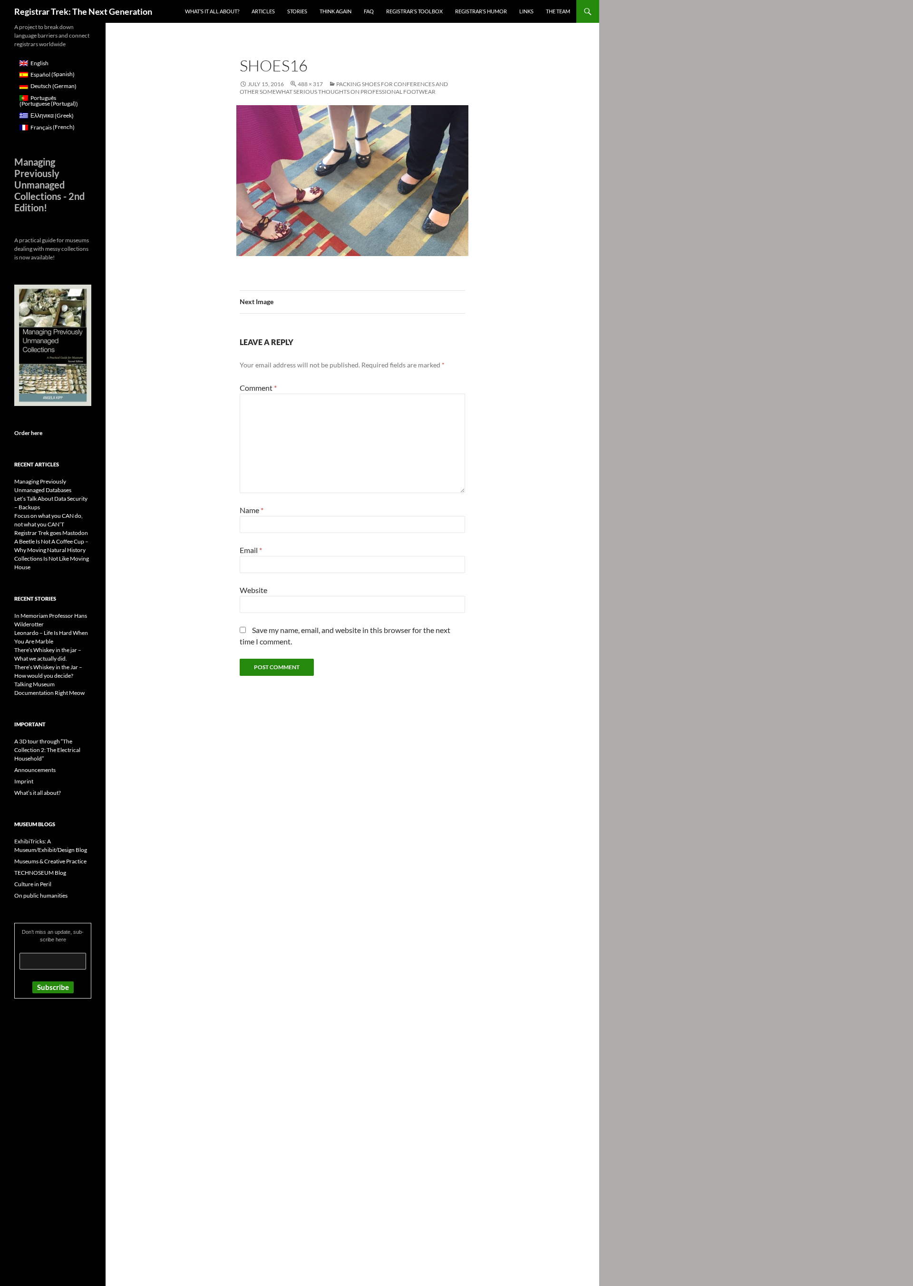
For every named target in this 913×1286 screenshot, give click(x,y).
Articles (263, 11)
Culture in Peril (32, 884)
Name (251, 509)
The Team (558, 11)
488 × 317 (310, 84)
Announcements (35, 769)
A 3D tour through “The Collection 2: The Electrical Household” (47, 750)
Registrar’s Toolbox (414, 11)
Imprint (23, 781)
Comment (258, 387)
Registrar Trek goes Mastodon (51, 532)
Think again (335, 11)
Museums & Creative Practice (50, 861)
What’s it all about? (212, 11)
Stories (297, 11)
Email (251, 549)
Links (526, 11)
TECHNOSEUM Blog (40, 872)
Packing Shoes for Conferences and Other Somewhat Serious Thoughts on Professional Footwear (344, 87)
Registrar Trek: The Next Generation (83, 11)
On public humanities (41, 895)
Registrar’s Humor (481, 11)
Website (253, 589)
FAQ (369, 11)
